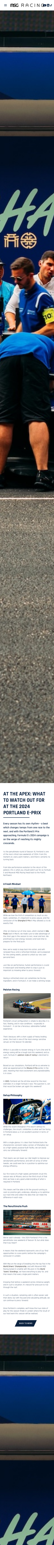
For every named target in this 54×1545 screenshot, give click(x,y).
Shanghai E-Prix (24, 920)
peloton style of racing (27, 1055)
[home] (27, 5)
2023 (7, 1081)
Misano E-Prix (32, 1068)
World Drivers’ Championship (14, 1266)
